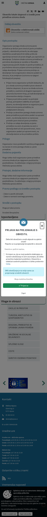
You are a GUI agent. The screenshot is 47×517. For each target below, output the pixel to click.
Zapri (23, 293)
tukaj (8, 264)
